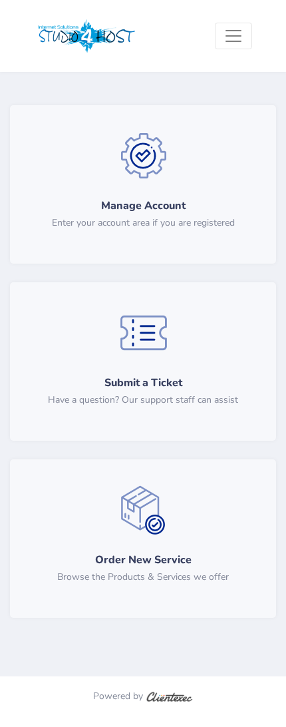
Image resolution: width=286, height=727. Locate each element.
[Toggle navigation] (233, 36)
